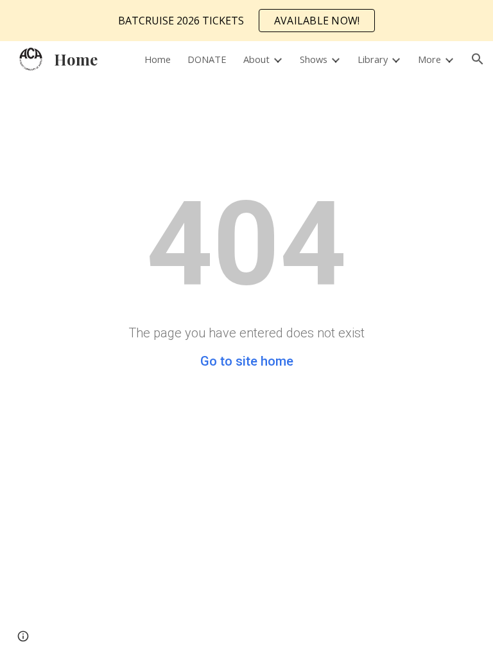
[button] (477, 59)
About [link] (256, 59)
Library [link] (373, 59)
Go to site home (246, 361)
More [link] (429, 59)
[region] (246, 20)
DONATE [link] (207, 59)
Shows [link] (313, 59)
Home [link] (157, 59)
